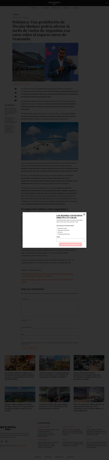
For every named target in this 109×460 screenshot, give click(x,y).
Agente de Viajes (62, 228)
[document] (54, 230)
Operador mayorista (63, 230)
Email (58, 237)
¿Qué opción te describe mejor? (65, 225)
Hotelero (60, 232)
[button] (84, 214)
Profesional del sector (64, 234)
